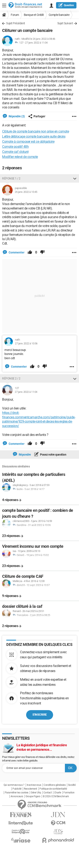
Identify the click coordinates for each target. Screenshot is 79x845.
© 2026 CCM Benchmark (56, 796)
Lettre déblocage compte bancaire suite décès (33, 136)
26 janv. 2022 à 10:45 (26, 191)
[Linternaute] (21, 823)
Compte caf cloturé (15, 152)
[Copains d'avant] (21, 831)
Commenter (16, 252)
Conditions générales (55, 784)
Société (72, 784)
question (69, 5)
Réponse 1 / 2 (11, 178)
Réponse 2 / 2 (11, 378)
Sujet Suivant (65, 23)
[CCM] (58, 823)
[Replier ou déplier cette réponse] (74, 178)
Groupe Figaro (32, 796)
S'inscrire (39, 714)
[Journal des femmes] (21, 814)
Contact (47, 792)
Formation (69, 792)
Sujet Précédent (15, 23)
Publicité (16, 788)
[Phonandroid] (58, 840)
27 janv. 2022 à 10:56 (26, 343)
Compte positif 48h (15, 147)
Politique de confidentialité (53, 788)
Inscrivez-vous (34, 784)
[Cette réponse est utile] (30, 252)
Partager (39, 116)
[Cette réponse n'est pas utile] (42, 252)
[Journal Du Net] (58, 814)
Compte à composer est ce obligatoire (28, 142)
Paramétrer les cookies (16, 792)
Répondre (24, 454)
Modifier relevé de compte (20, 157)
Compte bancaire (59, 14)
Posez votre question (53, 454)
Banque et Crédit (34, 14)
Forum (15, 14)
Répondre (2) (16, 116)
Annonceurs (17, 796)
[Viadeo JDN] (58, 831)
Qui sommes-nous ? (14, 784)
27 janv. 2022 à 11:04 (36, 42)
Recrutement (30, 788)
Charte (57, 792)
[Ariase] (21, 840)
